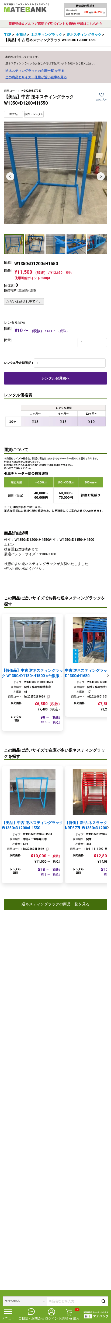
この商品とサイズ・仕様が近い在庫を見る (36, 77)
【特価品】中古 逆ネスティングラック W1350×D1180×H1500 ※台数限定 (32, 673)
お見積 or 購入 (69, 1314)
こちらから (94, 24)
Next (101, 176)
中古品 (13, 114)
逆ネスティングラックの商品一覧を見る (55, 904)
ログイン (51, 1318)
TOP (8, 35)
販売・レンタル (34, 114)
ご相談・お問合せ (31, 1318)
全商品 (21, 35)
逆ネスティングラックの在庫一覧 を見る (34, 71)
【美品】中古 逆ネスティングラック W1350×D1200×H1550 (32, 825)
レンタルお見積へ (55, 378)
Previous (10, 176)
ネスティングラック (46, 35)
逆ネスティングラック (84, 35)
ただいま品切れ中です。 (24, 301)
